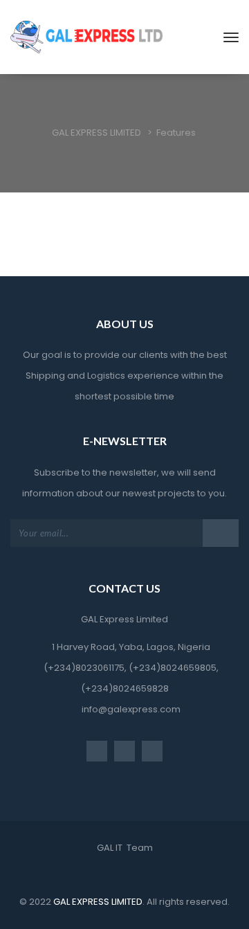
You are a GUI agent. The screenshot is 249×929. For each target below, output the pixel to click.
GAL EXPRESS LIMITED (96, 901)
